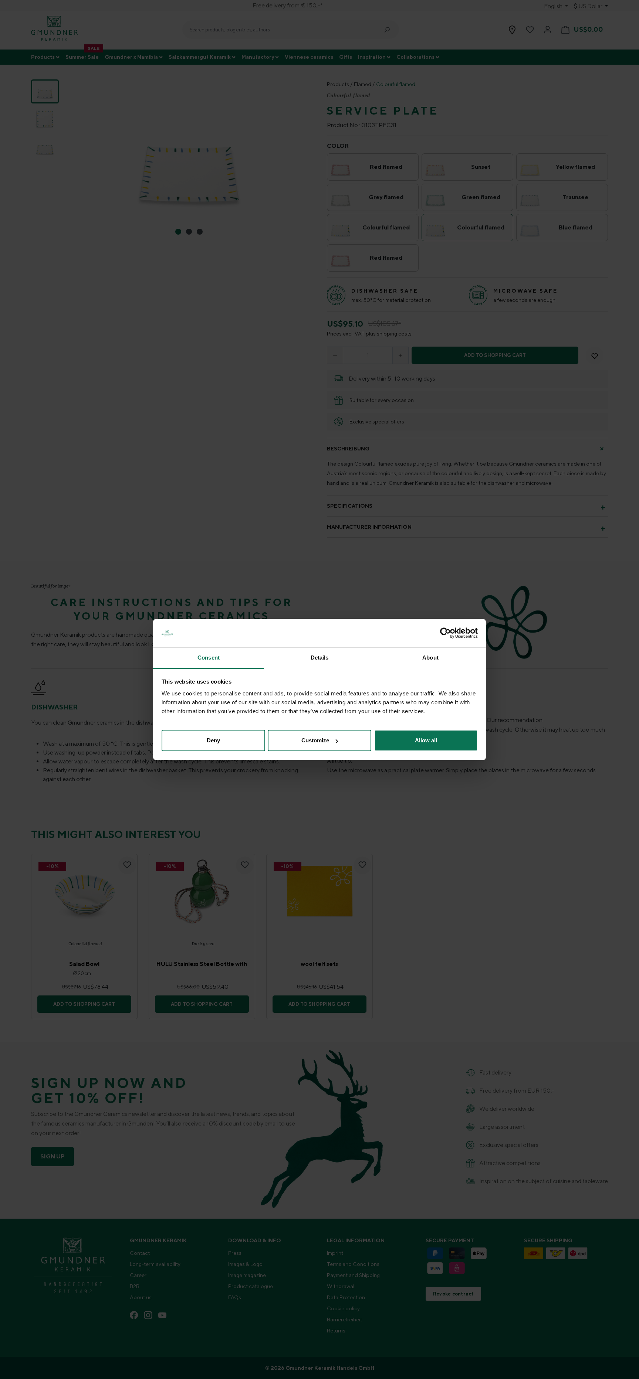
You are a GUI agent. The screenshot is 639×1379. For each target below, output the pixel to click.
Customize (315, 740)
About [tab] (430, 657)
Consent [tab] (208, 657)
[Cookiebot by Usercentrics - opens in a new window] (445, 633)
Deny (213, 740)
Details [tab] (320, 657)
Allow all (426, 740)
